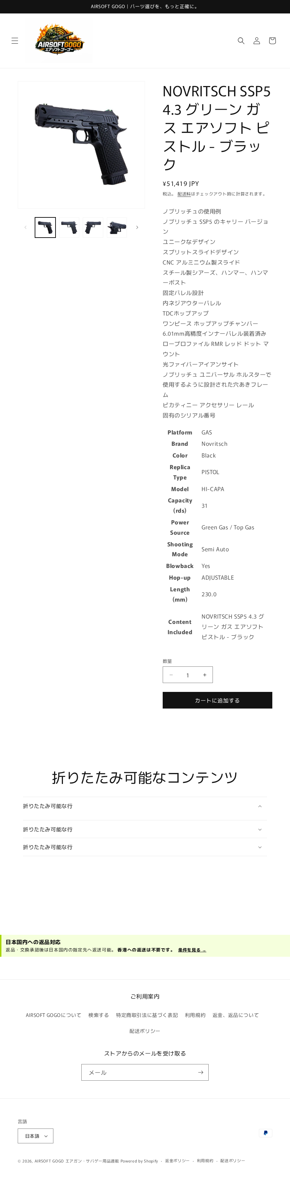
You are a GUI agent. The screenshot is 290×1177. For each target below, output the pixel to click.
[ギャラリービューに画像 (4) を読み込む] (117, 227)
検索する (98, 1014)
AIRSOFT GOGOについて (54, 1014)
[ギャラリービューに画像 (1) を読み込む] (45, 227)
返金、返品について (236, 1014)
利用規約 (195, 1014)
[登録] (200, 1072)
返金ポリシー (177, 1160)
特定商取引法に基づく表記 (147, 1014)
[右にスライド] (137, 227)
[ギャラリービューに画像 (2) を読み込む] (69, 227)
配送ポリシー (145, 1030)
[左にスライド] (25, 227)
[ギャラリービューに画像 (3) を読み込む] (93, 227)
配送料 (184, 194)
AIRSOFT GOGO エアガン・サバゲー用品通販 (77, 1161)
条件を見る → (192, 949)
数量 (167, 661)
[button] (15, 41)
